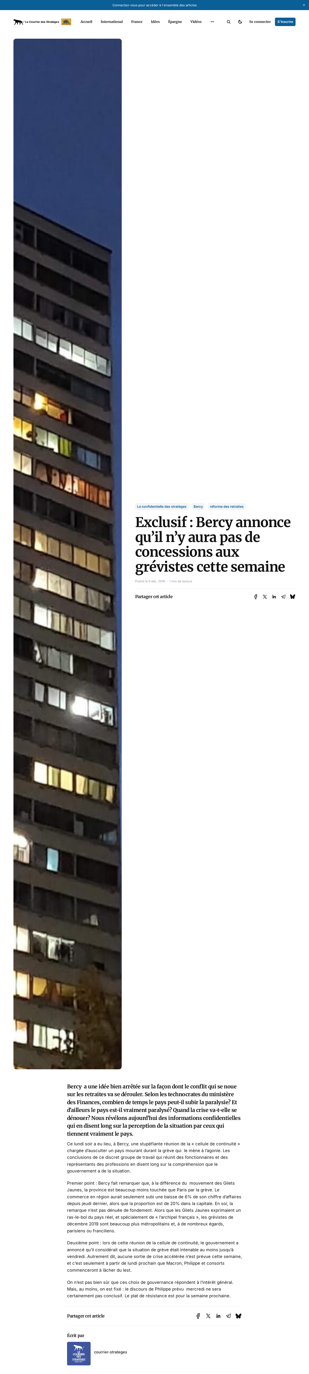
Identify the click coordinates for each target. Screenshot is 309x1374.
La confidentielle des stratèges (161, 506)
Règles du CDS (212, 31)
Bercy (198, 506)
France (137, 22)
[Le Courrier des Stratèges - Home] (42, 22)
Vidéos (196, 22)
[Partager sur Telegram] (283, 596)
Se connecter (260, 22)
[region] (212, 22)
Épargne (175, 22)
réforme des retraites (227, 506)
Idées (155, 22)
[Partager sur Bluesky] (292, 596)
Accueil (86, 22)
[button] (229, 22)
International (112, 22)
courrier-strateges (110, 1352)
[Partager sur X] (265, 596)
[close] (304, 5)
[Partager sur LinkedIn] (274, 596)
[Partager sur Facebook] (256, 596)
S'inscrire (285, 22)
